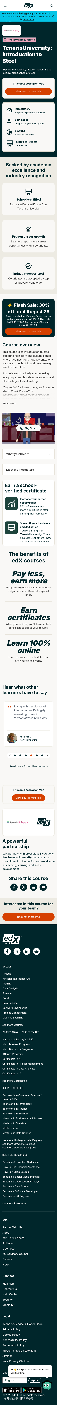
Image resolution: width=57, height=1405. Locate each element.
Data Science (10, 1003)
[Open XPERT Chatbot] (47, 1384)
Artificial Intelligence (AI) (16, 978)
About (6, 1232)
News (6, 1264)
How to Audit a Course (15, 1171)
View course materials (28, 91)
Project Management (14, 1012)
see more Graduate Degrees (18, 1143)
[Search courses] (51, 6)
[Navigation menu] (5, 6)
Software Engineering (14, 1007)
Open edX (8, 1248)
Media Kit (8, 1304)
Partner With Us (12, 1227)
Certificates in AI (11, 1058)
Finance (7, 993)
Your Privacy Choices (15, 1361)
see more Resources (14, 1203)
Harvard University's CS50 (17, 1039)
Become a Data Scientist (16, 1186)
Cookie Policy (11, 1334)
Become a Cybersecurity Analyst (21, 1181)
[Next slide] (47, 755)
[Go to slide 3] (26, 755)
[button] (7, 951)
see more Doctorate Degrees (19, 1147)
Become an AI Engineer (16, 1196)
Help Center (9, 1294)
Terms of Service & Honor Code (22, 1324)
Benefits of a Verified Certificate (20, 1162)
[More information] (37, 325)
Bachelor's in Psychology (17, 1103)
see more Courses (13, 1024)
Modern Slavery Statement (19, 1350)
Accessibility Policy (14, 1340)
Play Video (31, 428)
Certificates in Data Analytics (18, 1068)
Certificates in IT (11, 1073)
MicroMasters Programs (16, 1044)
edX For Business (13, 1238)
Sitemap (7, 1355)
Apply (35, 1380)
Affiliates (8, 1243)
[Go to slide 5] (37, 755)
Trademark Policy (13, 1345)
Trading (6, 983)
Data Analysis (10, 988)
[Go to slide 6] (42, 755)
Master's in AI (10, 1128)
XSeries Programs (12, 1054)
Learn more (28, 19)
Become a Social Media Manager (21, 1176)
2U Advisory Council (15, 1253)
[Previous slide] (10, 755)
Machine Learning (12, 1017)
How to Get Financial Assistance (21, 1166)
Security (7, 1299)
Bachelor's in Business (15, 1113)
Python (6, 973)
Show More (9, 403)
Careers (7, 1259)
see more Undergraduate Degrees (22, 1140)
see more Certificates (14, 1080)
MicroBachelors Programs (17, 1049)
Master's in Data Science (16, 1132)
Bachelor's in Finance (15, 1108)
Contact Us (9, 1289)
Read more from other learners (28, 766)
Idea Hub (8, 1283)
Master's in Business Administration (22, 1118)
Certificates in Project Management (22, 1063)
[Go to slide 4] (31, 755)
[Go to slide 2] (20, 755)
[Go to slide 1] (15, 755)
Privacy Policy (11, 1329)
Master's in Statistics (14, 1123)
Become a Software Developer (20, 1191)
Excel (5, 998)
